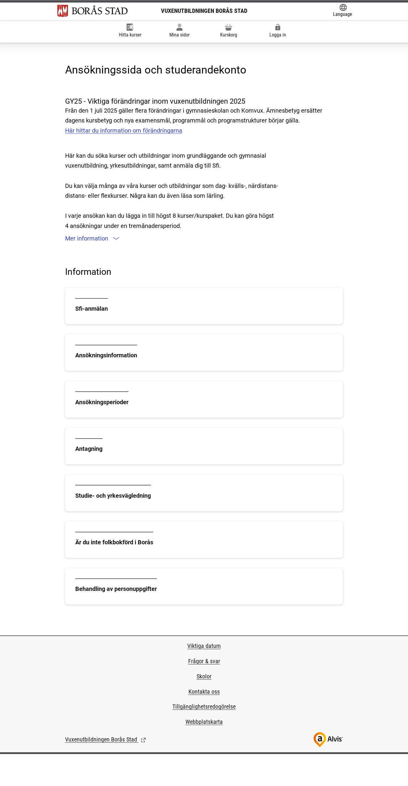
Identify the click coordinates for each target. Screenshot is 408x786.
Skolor (204, 676)
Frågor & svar (204, 661)
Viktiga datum (204, 645)
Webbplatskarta (204, 721)
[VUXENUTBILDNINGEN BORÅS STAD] (92, 10)
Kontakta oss (204, 691)
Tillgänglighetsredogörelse (204, 706)
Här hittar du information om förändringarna (123, 130)
